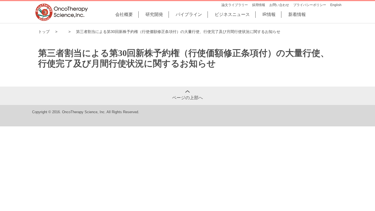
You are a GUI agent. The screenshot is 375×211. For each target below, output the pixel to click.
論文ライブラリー (235, 5)
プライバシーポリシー (309, 5)
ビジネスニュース (232, 14)
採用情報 (258, 5)
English (336, 5)
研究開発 (154, 14)
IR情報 (269, 14)
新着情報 (297, 14)
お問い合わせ (279, 5)
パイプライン (189, 14)
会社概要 (124, 14)
